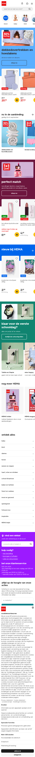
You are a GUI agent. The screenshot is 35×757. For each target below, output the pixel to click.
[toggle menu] (32, 3)
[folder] (13, 405)
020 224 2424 (6, 567)
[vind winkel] (31, 544)
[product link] (10, 80)
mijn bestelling (8, 553)
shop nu (17, 52)
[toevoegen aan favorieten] (17, 71)
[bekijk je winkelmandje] (27, 3)
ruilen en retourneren (10, 559)
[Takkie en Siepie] (13, 359)
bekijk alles (17, 253)
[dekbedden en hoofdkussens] (13, 136)
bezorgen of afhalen (10, 556)
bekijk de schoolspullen (17, 326)
